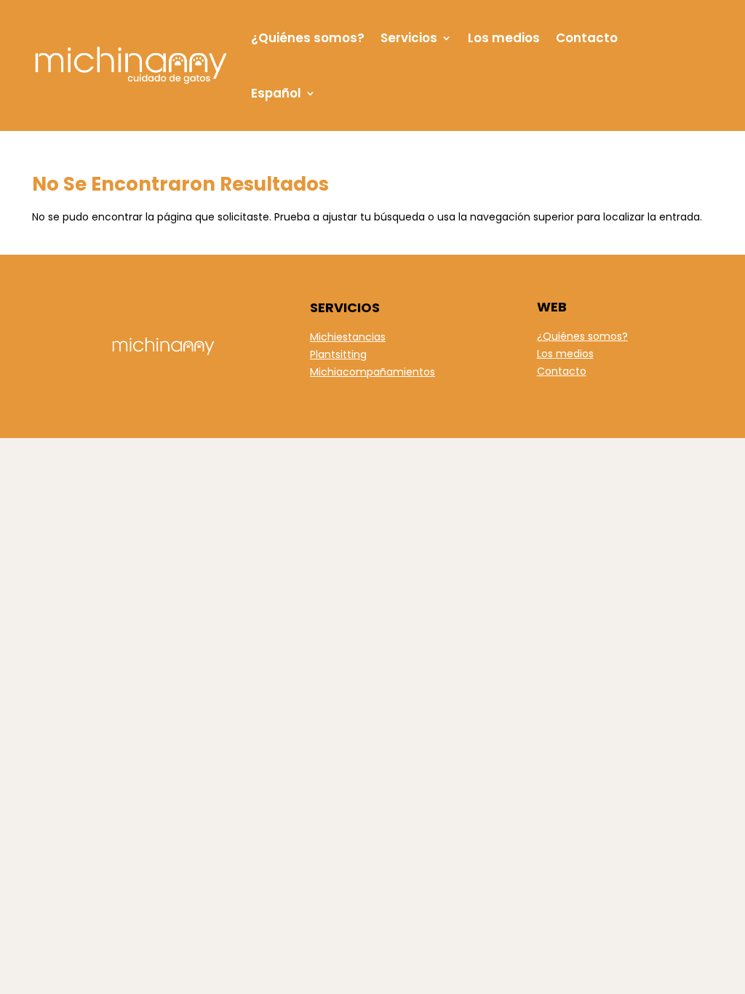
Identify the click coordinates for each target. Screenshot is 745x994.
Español (276, 93)
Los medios (504, 38)
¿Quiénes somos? (307, 38)
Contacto (587, 38)
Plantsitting (338, 354)
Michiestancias (348, 337)
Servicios (409, 38)
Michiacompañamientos (372, 372)
